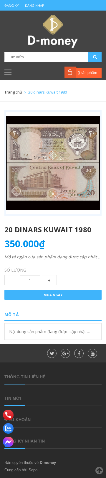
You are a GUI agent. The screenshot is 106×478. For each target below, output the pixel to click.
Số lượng (15, 270)
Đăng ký (11, 5)
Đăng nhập (34, 5)
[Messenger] (8, 442)
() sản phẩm (87, 72)
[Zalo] (8, 428)
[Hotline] (8, 415)
